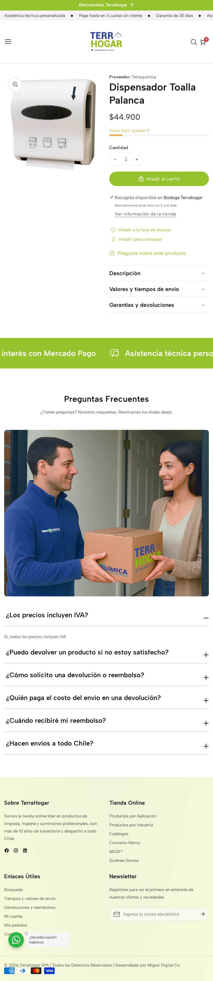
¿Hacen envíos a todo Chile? (49, 743)
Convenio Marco (124, 842)
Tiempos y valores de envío (29, 898)
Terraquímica (144, 76)
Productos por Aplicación (133, 816)
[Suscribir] (202, 914)
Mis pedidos (15, 925)
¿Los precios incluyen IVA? (47, 615)
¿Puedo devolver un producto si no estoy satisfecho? (87, 652)
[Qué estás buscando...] (195, 42)
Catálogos (118, 833)
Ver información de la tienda (145, 214)
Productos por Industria (131, 824)
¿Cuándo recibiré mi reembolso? (56, 720)
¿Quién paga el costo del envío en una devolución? (83, 698)
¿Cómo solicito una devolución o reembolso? (75, 675)
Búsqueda (13, 889)
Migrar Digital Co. (164, 965)
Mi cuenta (13, 916)
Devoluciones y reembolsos (29, 907)
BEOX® (116, 851)
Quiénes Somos (124, 860)
